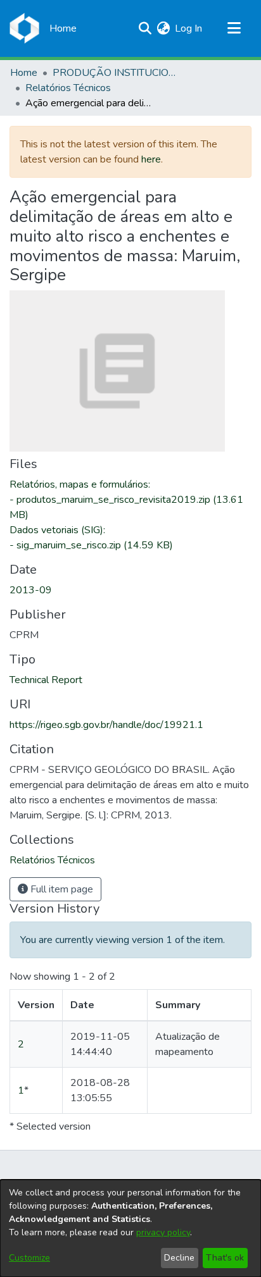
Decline (179, 1258)
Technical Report (46, 680)
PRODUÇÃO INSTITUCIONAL (116, 73)
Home (23, 73)
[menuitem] (163, 28)
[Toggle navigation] (233, 28)
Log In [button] (189, 28)
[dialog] (130, 1228)
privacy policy (163, 1232)
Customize (29, 1258)
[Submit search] (145, 28)
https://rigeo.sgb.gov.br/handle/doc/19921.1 (106, 725)
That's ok (225, 1258)
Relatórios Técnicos (68, 88)
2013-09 (31, 590)
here (151, 159)
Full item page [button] (60, 889)
